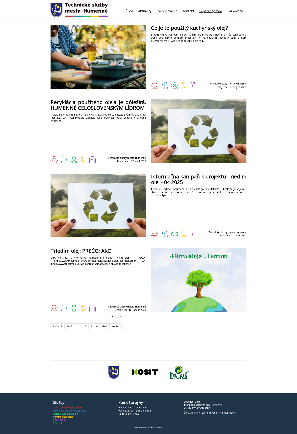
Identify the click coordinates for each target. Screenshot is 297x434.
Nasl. (104, 326)
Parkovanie (235, 11)
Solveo (159, 427)
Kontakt (188, 11)
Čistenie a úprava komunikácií (69, 410)
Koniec (115, 326)
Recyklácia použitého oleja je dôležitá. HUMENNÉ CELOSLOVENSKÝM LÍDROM (98, 105)
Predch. (71, 326)
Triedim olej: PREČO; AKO (81, 250)
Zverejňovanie (167, 11)
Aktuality (144, 11)
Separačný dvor (210, 11)
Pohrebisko (59, 419)
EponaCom (148, 427)
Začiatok (57, 326)
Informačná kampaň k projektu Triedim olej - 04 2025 (198, 179)
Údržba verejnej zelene (66, 413)
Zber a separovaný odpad (67, 407)
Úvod (129, 11)
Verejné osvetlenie (63, 416)
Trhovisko (58, 423)
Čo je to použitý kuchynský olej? (189, 27)
